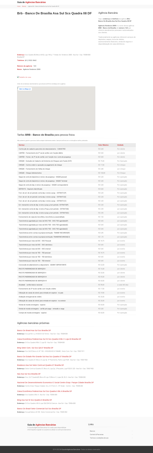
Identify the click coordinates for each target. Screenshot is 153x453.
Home (18, 6)
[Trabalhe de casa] (56, 77)
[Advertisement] (56, 32)
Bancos (24, 6)
